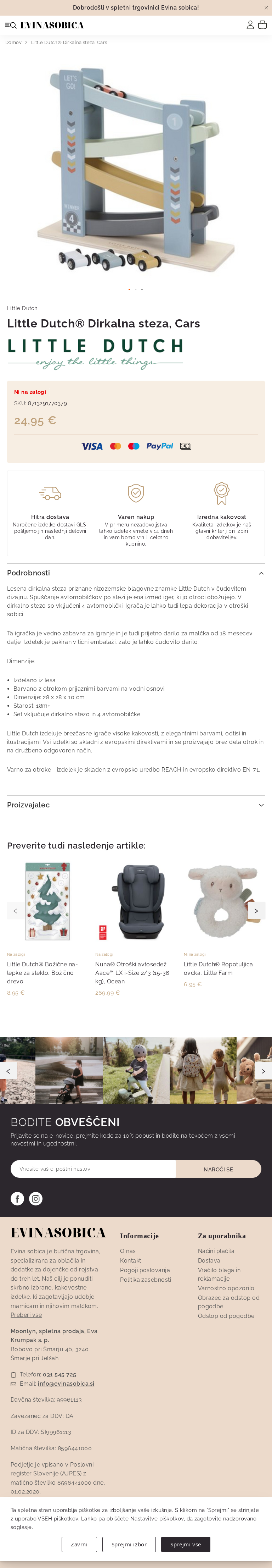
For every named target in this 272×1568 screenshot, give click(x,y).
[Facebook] (17, 1198)
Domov (13, 42)
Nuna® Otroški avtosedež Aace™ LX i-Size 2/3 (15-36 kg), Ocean (132, 973)
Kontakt (130, 1260)
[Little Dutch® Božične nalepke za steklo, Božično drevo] (47, 940)
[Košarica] (262, 24)
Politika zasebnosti (145, 1279)
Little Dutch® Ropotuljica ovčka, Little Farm (218, 968)
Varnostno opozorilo (226, 1288)
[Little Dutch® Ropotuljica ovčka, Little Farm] (224, 940)
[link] (250, 25)
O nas (128, 1251)
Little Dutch (22, 308)
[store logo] (52, 25)
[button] (129, 290)
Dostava (209, 1260)
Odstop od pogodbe (226, 1316)
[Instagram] (35, 1198)
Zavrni (79, 1544)
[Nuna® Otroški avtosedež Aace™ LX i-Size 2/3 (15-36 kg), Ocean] (135, 940)
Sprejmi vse (185, 1544)
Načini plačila (216, 1251)
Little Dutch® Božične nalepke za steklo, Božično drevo (42, 973)
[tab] (136, 572)
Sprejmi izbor (129, 1544)
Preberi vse (26, 1315)
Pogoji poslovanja (145, 1270)
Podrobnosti (28, 573)
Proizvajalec (28, 805)
